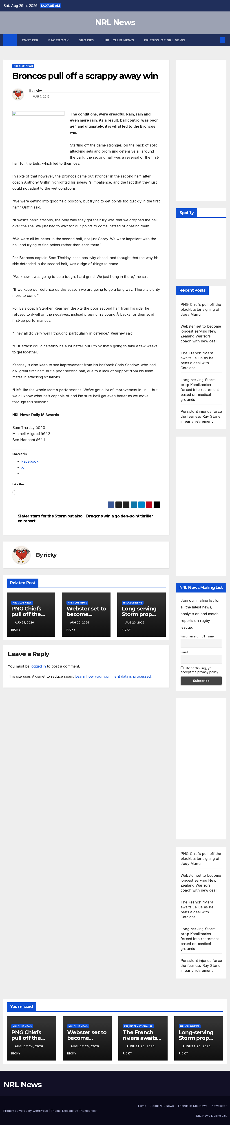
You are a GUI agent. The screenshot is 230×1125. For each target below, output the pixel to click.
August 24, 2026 (29, 1046)
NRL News (115, 22)
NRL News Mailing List (211, 1115)
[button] (215, 40)
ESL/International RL (138, 1026)
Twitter (30, 40)
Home (142, 1105)
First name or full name (197, 636)
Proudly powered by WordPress (26, 1110)
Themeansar (88, 1110)
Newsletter (219, 1105)
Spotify (87, 40)
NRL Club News (119, 40)
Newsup (68, 1110)
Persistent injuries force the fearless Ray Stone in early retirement (201, 416)
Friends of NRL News (165, 40)
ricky (38, 91)
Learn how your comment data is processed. (113, 676)
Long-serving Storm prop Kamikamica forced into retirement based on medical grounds (200, 389)
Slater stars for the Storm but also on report (50, 518)
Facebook (58, 40)
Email (184, 652)
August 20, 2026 (85, 1046)
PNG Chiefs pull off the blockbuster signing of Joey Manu (201, 309)
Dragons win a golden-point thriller (119, 516)
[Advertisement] (205, 129)
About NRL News (162, 1105)
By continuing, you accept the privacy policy (199, 670)
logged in (38, 666)
